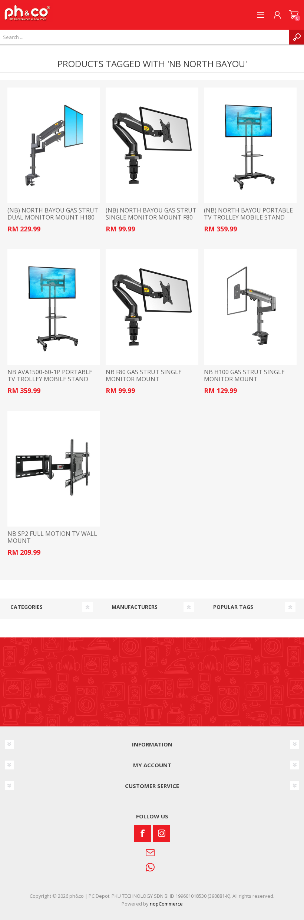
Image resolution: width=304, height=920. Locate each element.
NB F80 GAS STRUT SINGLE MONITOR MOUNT (144, 376)
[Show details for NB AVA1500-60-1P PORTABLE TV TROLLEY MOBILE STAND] (53, 307)
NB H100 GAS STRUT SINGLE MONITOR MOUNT (244, 376)
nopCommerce (166, 903)
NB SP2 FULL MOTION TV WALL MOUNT (52, 537)
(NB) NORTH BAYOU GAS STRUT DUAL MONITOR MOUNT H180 (52, 214)
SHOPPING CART (293, 15)
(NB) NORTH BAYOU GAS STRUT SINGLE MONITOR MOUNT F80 (151, 214)
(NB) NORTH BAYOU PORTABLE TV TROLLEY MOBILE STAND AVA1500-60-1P (248, 217)
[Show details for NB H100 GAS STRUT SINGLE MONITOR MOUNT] (250, 307)
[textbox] (144, 37)
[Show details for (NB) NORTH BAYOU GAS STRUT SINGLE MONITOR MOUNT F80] (152, 145)
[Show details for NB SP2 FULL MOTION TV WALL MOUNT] (53, 469)
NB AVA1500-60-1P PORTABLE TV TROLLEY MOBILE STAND (49, 376)
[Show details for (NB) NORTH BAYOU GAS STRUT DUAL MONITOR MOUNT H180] (53, 145)
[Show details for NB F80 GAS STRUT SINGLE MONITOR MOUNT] (152, 307)
